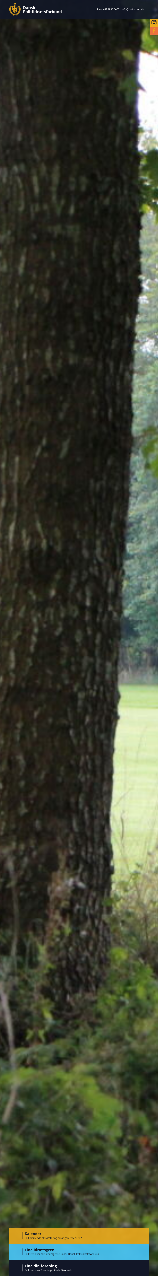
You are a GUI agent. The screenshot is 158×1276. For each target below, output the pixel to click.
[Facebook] (154, 31)
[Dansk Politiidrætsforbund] (35, 9)
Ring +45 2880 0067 (108, 9)
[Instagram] (154, 23)
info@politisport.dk (133, 9)
